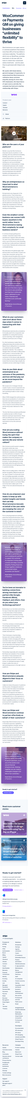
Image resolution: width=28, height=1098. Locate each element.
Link (3, 983)
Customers (6, 8)
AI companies (18, 978)
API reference (6, 922)
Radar (4, 996)
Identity (4, 976)
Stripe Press (18, 1054)
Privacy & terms (6, 1060)
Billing (4, 955)
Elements (5, 970)
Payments (5, 991)
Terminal (4, 1006)
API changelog (19, 1035)
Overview (18, 8)
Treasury (4, 1008)
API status (18, 1032)
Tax (3, 1004)
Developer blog (19, 1041)
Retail (16, 1004)
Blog (3, 1052)
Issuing (4, 981)
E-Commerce (18, 955)
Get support (5, 1081)
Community (5, 1054)
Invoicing (4, 978)
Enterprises (18, 944)
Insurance (17, 989)
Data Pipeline (6, 968)
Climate (4, 961)
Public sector (18, 1001)
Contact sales (8, 792)
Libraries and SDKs (20, 1037)
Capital (4, 957)
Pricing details (6, 906)
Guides (4, 1047)
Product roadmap (20, 1047)
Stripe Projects (19, 1039)
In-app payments (19, 966)
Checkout (5, 959)
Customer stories (7, 1049)
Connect (4, 963)
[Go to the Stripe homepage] (4, 936)
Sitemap (4, 1070)
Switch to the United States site (11, 1094)
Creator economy (20, 981)
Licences (4, 1068)
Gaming (17, 983)
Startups (17, 947)
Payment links (6, 989)
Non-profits (18, 995)
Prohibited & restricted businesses (5, 1064)
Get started (7, 890)
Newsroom (18, 1052)
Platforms (18, 974)
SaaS (16, 976)
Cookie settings (6, 1073)
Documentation (19, 1028)
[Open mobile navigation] (24, 2)
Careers (17, 1049)
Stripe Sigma (5, 1002)
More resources (6, 1075)
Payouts (4, 993)
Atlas (3, 949)
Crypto (4, 966)
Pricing (4, 946)
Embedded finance (20, 957)
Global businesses (20, 963)
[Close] (25, 1090)
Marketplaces (19, 968)
